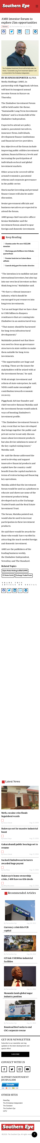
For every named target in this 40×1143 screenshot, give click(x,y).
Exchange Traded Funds (24, 575)
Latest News (12, 781)
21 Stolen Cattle (8, 575)
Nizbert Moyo (7, 839)
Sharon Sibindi (7, 823)
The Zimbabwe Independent (13, 1103)
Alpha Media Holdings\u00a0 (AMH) (15, 571)
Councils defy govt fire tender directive (19, 266)
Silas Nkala (6, 870)
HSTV (5, 1111)
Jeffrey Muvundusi (8, 886)
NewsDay (6, 1100)
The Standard (7, 1106)
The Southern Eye (9, 1108)
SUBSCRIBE (15, 1054)
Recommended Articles (22, 892)
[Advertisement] (20, 689)
